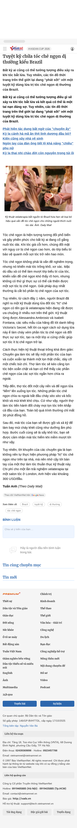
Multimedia (10, 687)
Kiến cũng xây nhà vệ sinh (23, 138)
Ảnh (5, 680)
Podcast (45, 687)
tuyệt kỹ (39, 504)
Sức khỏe (8, 629)
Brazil (25, 504)
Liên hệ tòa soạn (13, 733)
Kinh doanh (47, 601)
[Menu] (5, 49)
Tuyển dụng (64, 812)
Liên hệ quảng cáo (15, 775)
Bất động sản (11, 644)
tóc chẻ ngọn (14, 510)
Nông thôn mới (49, 658)
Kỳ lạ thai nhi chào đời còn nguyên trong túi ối (38, 153)
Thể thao (45, 608)
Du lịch (44, 637)
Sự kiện (57, 703)
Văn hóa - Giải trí (51, 622)
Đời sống (8, 622)
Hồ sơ (43, 673)
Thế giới (45, 615)
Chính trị (46, 594)
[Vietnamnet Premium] (12, 595)
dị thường (55, 504)
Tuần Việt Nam (12, 651)
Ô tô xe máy (10, 637)
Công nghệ (47, 629)
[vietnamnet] (17, 50)
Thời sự (7, 601)
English (7, 673)
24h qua (8, 694)
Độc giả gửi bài (39, 812)
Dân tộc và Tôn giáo (15, 608)
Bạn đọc (45, 644)
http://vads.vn (22, 798)
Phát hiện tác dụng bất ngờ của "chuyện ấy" (37, 129)
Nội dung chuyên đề (52, 665)
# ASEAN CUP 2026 (39, 49)
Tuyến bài (19, 703)
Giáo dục (8, 615)
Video (44, 680)
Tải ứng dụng (14, 812)
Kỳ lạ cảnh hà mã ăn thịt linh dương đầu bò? (37, 133)
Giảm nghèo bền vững (16, 658)
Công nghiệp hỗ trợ (52, 651)
